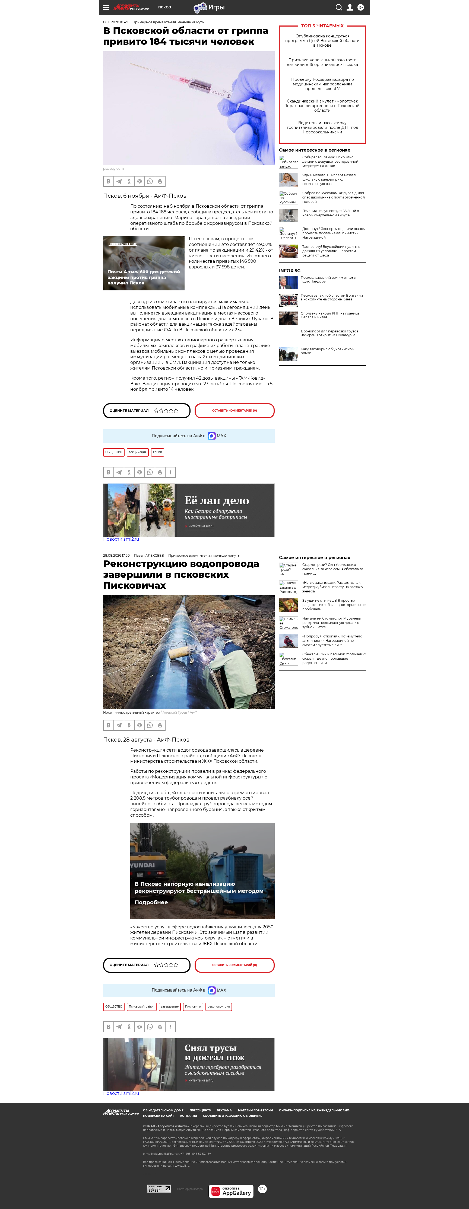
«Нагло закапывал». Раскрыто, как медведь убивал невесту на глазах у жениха (332, 587)
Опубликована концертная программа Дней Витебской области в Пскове (322, 41)
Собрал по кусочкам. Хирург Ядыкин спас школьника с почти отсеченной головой (333, 197)
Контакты (188, 1116)
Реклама (224, 1110)
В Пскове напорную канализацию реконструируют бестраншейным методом (199, 887)
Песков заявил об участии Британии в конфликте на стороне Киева (332, 297)
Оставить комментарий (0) (234, 410)
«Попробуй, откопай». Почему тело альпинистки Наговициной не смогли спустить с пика (332, 640)
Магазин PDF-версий (255, 1110)
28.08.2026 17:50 (116, 555)
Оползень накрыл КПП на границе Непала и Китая (330, 315)
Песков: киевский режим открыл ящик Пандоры (328, 279)
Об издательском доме (163, 1110)
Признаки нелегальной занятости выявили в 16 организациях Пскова (322, 62)
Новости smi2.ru (121, 539)
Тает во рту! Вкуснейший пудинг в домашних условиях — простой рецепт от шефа (331, 251)
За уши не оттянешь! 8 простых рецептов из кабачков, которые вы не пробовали (334, 604)
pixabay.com (113, 168)
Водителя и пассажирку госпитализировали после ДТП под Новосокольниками (322, 127)
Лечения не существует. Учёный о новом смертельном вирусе (330, 213)
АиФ (193, 712)
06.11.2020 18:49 (115, 22)
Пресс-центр (200, 1110)
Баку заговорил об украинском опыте (327, 351)
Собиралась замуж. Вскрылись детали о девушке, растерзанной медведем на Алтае (330, 161)
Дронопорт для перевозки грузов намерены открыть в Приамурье (329, 333)
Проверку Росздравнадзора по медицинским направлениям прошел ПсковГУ (322, 84)
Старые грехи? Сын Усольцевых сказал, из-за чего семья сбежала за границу (332, 569)
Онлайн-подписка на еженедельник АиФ (314, 1110)
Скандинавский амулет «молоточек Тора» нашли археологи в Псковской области (322, 106)
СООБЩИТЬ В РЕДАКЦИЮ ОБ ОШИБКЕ (232, 1116)
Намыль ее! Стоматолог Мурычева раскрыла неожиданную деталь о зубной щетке (331, 622)
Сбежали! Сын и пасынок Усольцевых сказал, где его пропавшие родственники (334, 658)
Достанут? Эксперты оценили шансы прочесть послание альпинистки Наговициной (333, 233)
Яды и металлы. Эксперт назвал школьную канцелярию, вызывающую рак (329, 179)
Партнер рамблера (190, 1189)
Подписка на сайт (158, 1116)
